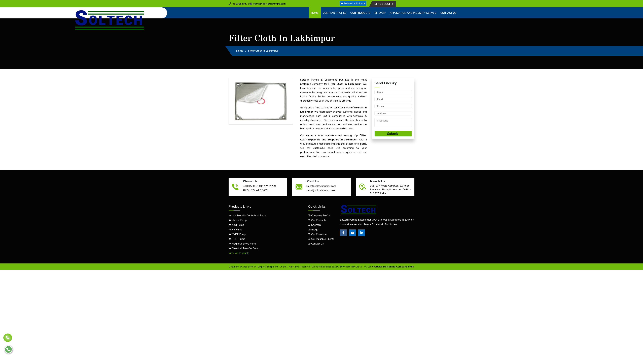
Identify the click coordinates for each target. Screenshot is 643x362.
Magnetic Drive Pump (244, 243)
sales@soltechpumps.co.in (321, 190)
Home (314, 13)
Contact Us (448, 13)
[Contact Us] (7, 335)
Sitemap (380, 13)
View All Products (239, 253)
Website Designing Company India (393, 266)
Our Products (360, 13)
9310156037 (239, 3)
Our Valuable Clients (322, 239)
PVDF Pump (238, 234)
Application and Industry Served (413, 13)
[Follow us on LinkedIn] (361, 235)
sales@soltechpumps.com (269, 3)
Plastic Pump (239, 220)
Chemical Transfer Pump (245, 248)
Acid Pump (237, 225)
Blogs (314, 229)
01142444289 (267, 186)
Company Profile (334, 13)
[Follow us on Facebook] (343, 235)
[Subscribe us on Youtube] (352, 235)
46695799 (249, 190)
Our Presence (319, 234)
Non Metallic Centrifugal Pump (249, 215)
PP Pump (236, 229)
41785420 (262, 190)
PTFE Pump (238, 239)
